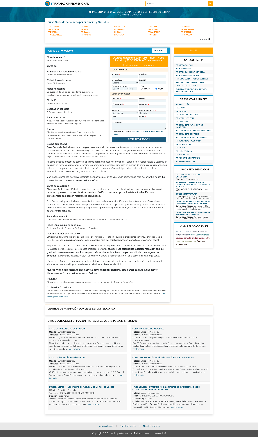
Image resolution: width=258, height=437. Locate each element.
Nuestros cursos (128, 426)
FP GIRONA (152, 35)
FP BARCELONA (187, 29)
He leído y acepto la (138, 133)
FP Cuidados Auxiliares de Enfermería (188, 176)
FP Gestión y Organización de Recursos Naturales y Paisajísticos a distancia (193, 184)
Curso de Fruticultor (186, 194)
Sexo (143, 86)
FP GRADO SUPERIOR (185, 65)
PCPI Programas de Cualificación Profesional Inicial (191, 90)
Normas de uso (105, 426)
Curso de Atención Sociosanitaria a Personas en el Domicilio (193, 213)
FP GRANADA (186, 35)
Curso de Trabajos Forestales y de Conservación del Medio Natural (193, 202)
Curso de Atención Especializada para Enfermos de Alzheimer (163, 357)
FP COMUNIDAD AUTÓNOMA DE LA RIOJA (193, 131)
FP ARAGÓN (181, 108)
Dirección (115, 98)
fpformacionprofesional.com (119, 433)
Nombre (115, 74)
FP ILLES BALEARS (184, 151)
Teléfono (115, 116)
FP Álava (84, 27)
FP (118, 15)
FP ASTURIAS (53, 29)
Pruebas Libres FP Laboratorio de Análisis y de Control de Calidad (81, 387)
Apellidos (143, 74)
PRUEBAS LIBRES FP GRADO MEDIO (190, 82)
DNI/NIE (142, 80)
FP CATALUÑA (182, 122)
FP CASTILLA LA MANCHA (187, 115)
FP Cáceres (85, 32)
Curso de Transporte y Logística (148, 328)
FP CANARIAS (181, 111)
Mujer (160, 89)
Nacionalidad (117, 80)
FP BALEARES (153, 29)
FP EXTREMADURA (183, 144)
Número (142, 98)
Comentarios (117, 122)
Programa (159, 50)
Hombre (147, 89)
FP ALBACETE (120, 27)
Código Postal (117, 104)
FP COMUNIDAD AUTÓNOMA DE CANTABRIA (189, 126)
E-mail (142, 116)
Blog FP (193, 50)
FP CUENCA (119, 35)
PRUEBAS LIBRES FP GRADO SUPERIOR (192, 79)
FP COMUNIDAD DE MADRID (187, 134)
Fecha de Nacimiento (120, 86)
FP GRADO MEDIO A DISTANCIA (189, 75)
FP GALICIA (180, 148)
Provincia (115, 110)
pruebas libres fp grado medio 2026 (192, 238)
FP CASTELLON (187, 32)
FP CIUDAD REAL (55, 35)
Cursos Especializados (187, 86)
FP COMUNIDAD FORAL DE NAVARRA (191, 137)
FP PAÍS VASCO (182, 155)
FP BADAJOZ (119, 29)
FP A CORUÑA (53, 27)
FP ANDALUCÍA (182, 104)
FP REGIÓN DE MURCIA (185, 162)
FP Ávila (84, 29)
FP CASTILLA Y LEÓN (185, 118)
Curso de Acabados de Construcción (67, 328)
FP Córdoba (86, 35)
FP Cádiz (117, 32)
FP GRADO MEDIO (183, 69)
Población (143, 104)
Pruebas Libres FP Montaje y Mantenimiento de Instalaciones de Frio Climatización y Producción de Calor (166, 388)
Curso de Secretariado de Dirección (67, 357)
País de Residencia (146, 110)
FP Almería (185, 27)
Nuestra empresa (151, 426)
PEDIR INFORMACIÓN (139, 139)
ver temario (74, 349)
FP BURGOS (53, 32)
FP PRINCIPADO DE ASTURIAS (188, 158)
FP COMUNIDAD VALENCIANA (188, 141)
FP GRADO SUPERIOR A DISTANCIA (190, 72)
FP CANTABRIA (154, 32)
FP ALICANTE (153, 27)
